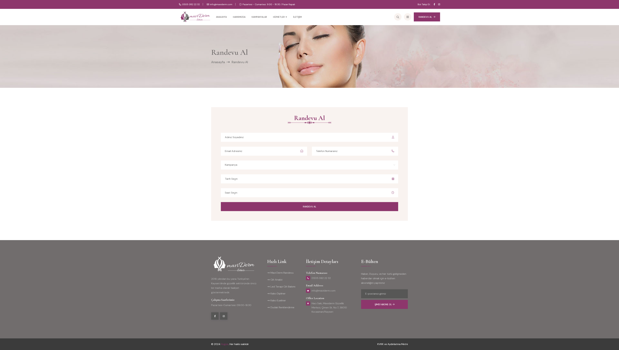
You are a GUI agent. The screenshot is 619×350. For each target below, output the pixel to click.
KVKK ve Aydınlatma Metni (392, 344)
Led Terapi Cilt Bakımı (282, 286)
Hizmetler (279, 16)
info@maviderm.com (221, 4)
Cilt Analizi (276, 279)
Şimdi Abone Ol (384, 304)
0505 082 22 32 (191, 4)
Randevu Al (425, 16)
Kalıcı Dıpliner (278, 293)
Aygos (224, 344)
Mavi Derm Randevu (282, 272)
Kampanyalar (259, 16)
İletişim (297, 16)
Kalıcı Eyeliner (278, 300)
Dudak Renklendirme (282, 307)
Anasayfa (221, 16)
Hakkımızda (239, 16)
